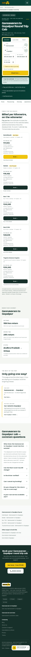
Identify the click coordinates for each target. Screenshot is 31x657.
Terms (4, 635)
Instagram (19, 599)
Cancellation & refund (8, 630)
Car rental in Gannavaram (9, 535)
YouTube (5, 602)
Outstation (6, 39)
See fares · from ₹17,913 (16, 565)
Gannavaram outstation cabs (10, 615)
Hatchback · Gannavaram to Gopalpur (12, 515)
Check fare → (15, 73)
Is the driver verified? (11, 475)
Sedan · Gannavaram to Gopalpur (11, 517)
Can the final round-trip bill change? (13, 469)
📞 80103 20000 (15, 571)
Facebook (5, 599)
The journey (10, 102)
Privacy (4, 632)
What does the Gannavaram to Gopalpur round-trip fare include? (14, 446)
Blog (3, 622)
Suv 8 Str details (7, 252)
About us (4, 625)
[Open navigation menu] (27, 3)
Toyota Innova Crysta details (11, 284)
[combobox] (16, 46)
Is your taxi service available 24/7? (14, 496)
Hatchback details (8, 160)
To (7, 49)
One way (19, 102)
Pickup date (7, 54)
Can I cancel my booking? (13, 481)
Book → (15, 157)
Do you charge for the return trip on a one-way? (14, 488)
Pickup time (7, 60)
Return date (20, 54)
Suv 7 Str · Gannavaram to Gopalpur (12, 520)
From (7, 43)
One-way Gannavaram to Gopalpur (11, 608)
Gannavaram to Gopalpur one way (11, 532)
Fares (2, 102)
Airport (24, 39)
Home (1, 7)
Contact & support (7, 627)
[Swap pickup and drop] (25, 47)
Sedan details (7, 191)
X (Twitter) (12, 599)
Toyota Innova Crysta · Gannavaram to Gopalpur (15, 525)
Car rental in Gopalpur (8, 538)
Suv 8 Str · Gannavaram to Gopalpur (12, 523)
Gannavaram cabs (9, 7)
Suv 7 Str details (7, 221)
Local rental (15, 39)
